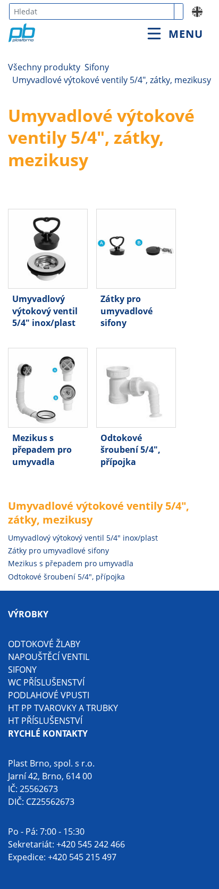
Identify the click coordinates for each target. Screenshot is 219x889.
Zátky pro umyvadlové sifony (58, 550)
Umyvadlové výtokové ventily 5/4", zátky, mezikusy (111, 80)
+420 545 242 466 (90, 844)
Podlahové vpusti (48, 695)
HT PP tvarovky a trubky (63, 708)
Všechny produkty (44, 67)
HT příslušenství (45, 721)
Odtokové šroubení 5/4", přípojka (66, 577)
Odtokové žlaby (44, 644)
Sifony (97, 67)
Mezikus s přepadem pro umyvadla (70, 563)
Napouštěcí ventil (48, 657)
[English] (197, 10)
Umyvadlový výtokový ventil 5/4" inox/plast (83, 538)
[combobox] (91, 11)
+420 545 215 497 (82, 857)
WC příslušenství (46, 682)
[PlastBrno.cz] (66, 21)
